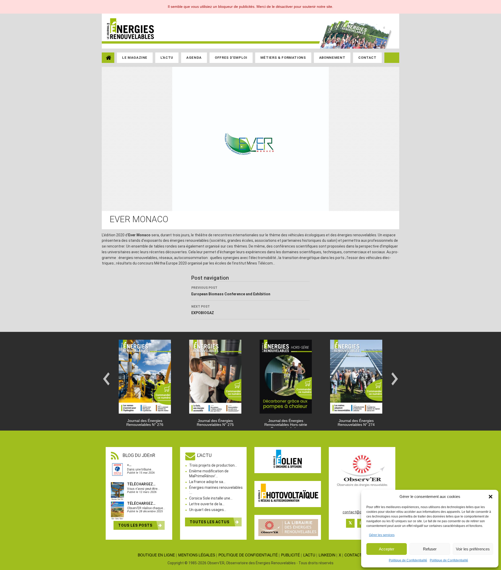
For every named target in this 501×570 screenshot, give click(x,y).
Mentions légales (196, 554)
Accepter (386, 549)
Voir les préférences (473, 549)
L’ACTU (309, 554)
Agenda (194, 58)
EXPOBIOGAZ (202, 310)
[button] (490, 496)
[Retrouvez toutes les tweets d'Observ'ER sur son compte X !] (350, 523)
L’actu (166, 58)
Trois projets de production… (213, 465)
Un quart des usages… (207, 510)
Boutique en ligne (156, 554)
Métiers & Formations (283, 58)
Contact (367, 58)
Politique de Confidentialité (408, 560)
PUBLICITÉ (290, 554)
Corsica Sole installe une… (210, 498)
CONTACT (353, 554)
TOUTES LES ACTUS (210, 522)
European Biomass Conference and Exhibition (230, 291)
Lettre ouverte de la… (206, 504)
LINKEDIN (327, 554)
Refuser (430, 549)
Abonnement (332, 58)
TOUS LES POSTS (135, 525)
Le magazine (134, 58)
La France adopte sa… (207, 482)
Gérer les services (382, 535)
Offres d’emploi (231, 58)
